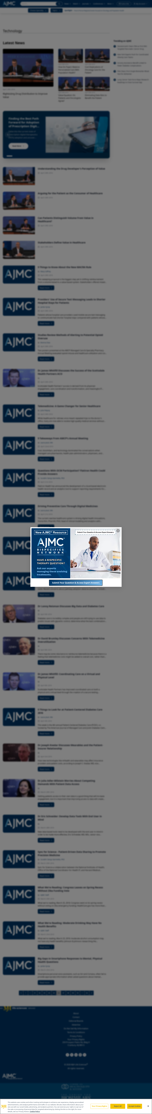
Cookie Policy (35, 1111)
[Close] (148, 1106)
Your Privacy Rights (99, 1106)
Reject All (117, 1106)
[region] (76, 1106)
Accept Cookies (134, 1106)
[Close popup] (118, 530)
